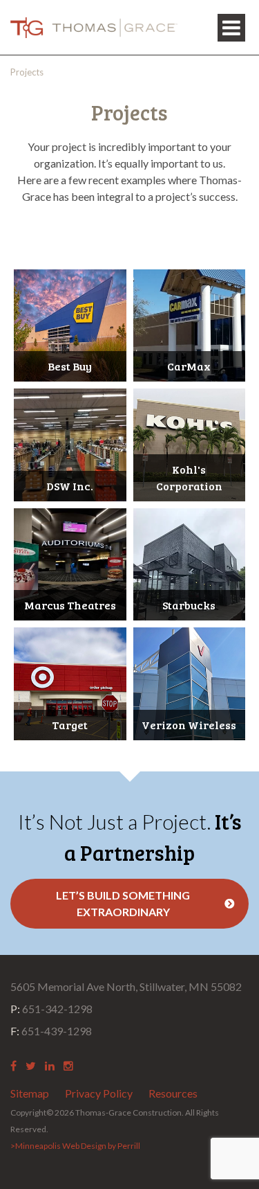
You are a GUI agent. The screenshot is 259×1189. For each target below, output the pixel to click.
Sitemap (29, 1093)
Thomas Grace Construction (94, 27)
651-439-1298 (51, 1030)
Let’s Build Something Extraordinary (123, 903)
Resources (173, 1093)
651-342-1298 (51, 1008)
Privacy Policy (99, 1093)
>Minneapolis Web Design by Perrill (75, 1146)
